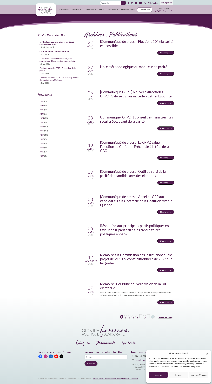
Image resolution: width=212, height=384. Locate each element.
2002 (42, 156)
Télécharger (164, 53)
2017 (42, 135)
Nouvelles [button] (112, 9)
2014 (42, 147)
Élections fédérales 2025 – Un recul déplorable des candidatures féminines (59, 78)
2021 (42, 118)
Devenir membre (128, 9)
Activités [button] (76, 9)
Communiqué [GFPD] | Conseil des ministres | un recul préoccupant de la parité (136, 119)
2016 (42, 139)
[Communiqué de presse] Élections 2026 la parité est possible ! (136, 43)
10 (145, 317)
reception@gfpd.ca (143, 360)
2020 (42, 122)
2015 (42, 143)
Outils (101, 9)
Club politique (163, 10)
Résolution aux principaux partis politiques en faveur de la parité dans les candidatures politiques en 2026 (134, 230)
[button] (207, 353)
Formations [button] (89, 9)
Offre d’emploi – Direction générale (54, 51)
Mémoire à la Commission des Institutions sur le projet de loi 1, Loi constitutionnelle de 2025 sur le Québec (136, 259)
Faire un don (145, 9)
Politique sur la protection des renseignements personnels (115, 378)
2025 (42, 101)
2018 (42, 130)
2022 (42, 114)
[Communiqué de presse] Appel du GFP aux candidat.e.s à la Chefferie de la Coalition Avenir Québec (136, 201)
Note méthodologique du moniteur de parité (133, 67)
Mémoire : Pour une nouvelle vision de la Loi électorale (133, 286)
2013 (42, 151)
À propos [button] (63, 9)
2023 (42, 109)
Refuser (178, 375)
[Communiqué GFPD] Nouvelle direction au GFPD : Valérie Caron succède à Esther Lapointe (136, 94)
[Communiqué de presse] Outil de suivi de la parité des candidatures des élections (133, 173)
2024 (42, 105)
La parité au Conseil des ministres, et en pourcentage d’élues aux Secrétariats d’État (57, 59)
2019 (42, 126)
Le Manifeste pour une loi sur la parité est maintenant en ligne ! (57, 43)
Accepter (158, 375)
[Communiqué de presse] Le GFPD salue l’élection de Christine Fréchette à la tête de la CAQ (134, 146)
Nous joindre (166, 2)
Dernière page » (165, 317)
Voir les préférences (199, 375)
